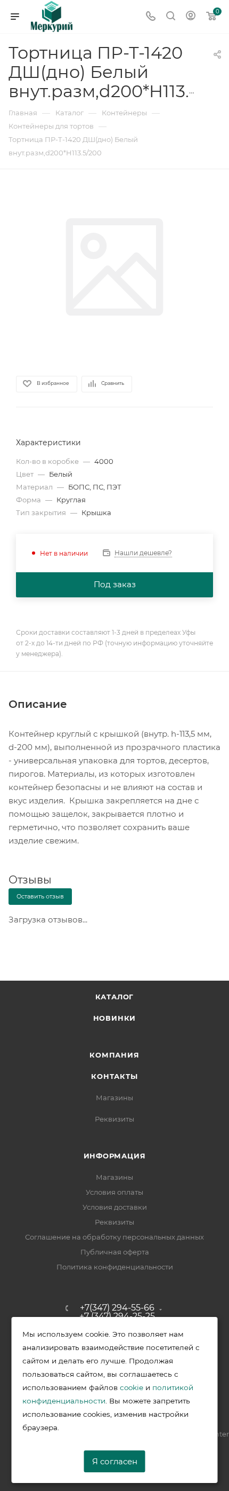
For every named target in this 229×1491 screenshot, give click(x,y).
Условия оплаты (114, 1192)
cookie (131, 1387)
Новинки (114, 1018)
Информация (115, 1155)
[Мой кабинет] (190, 17)
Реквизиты (114, 1119)
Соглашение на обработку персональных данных (114, 1237)
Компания (114, 1055)
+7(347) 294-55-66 (117, 1308)
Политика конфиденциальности (114, 1267)
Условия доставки (115, 1207)
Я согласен (114, 1461)
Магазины (114, 1097)
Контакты (114, 1076)
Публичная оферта (114, 1252)
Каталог (114, 996)
